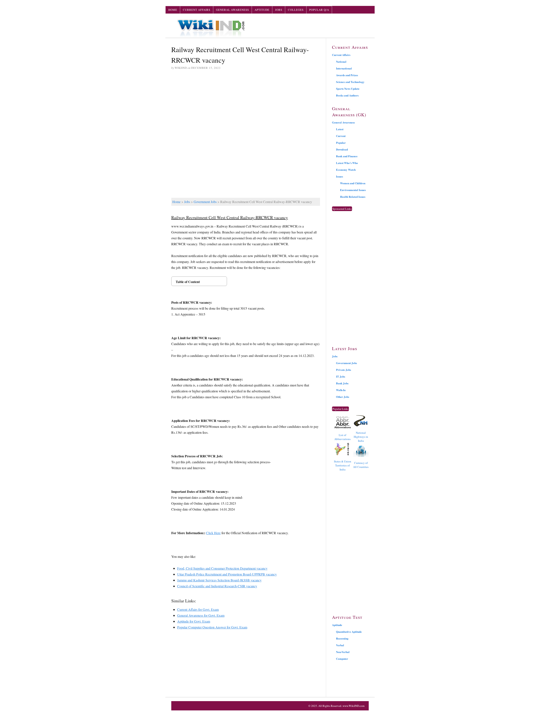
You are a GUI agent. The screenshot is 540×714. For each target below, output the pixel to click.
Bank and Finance (347, 156)
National (341, 62)
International (344, 68)
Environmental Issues (353, 190)
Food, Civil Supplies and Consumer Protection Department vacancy (222, 568)
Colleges (296, 10)
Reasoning (342, 638)
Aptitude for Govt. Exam (193, 621)
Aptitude (262, 10)
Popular (341, 143)
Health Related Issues (352, 197)
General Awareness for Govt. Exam (200, 615)
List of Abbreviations (342, 437)
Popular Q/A (319, 10)
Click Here (213, 533)
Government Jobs (205, 201)
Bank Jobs (342, 383)
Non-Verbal (343, 652)
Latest (339, 129)
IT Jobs (340, 376)
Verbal (340, 645)
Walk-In (341, 390)
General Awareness (232, 10)
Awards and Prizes (347, 75)
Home (172, 10)
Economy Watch (346, 170)
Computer (342, 659)
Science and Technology (350, 82)
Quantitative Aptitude (349, 632)
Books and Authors (347, 95)
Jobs (278, 10)
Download (342, 149)
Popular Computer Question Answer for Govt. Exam (212, 627)
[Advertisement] (245, 105)
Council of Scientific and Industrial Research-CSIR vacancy (217, 586)
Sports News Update (347, 89)
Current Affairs (196, 10)
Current (341, 136)
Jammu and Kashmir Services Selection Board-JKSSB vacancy (219, 580)
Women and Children (352, 183)
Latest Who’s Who (347, 163)
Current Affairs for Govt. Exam (198, 609)
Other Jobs (342, 397)
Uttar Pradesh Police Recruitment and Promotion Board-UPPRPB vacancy (227, 574)
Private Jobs (343, 370)
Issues (339, 176)
